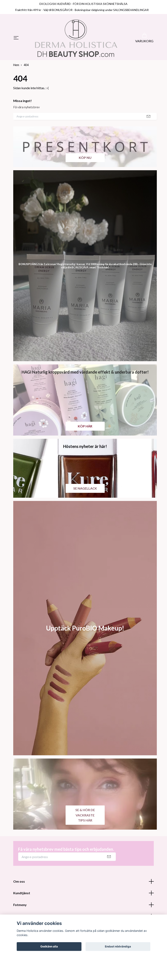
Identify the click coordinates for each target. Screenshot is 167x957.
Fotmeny (20, 905)
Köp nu (85, 157)
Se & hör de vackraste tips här (85, 815)
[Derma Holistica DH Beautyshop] (76, 38)
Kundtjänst (21, 893)
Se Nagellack (85, 488)
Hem (16, 65)
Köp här (85, 426)
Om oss (19, 881)
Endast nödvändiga (118, 946)
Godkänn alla (49, 946)
